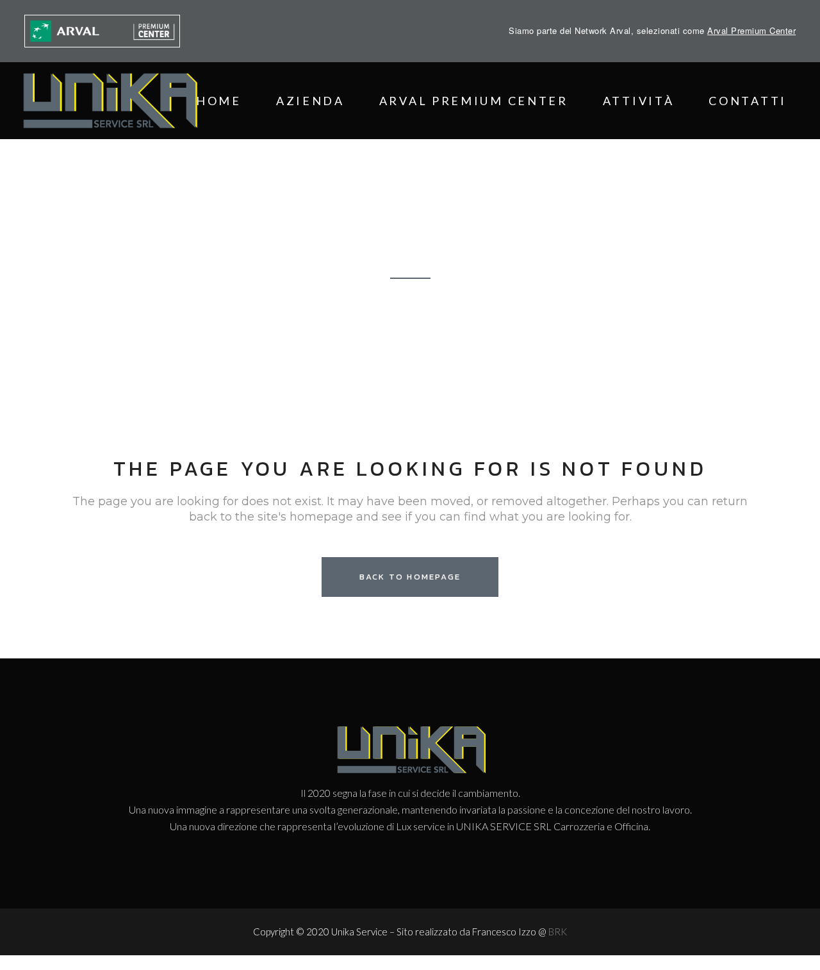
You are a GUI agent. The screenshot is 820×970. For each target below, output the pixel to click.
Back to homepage (410, 577)
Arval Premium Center (751, 30)
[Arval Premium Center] (102, 31)
